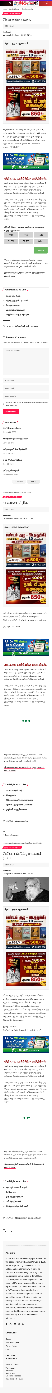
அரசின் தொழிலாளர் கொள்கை (19, 804)
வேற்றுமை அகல (13, 305)
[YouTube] (15, 1324)
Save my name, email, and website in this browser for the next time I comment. (27, 404)
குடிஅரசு (34, 326)
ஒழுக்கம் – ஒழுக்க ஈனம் (16, 809)
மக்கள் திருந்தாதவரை (15, 310)
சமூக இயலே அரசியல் (12, 460)
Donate (41, 250)
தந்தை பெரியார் (34, 1218)
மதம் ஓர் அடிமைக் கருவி (16, 1187)
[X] (10, 1324)
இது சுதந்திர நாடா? (14, 1196)
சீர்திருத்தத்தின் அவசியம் (17, 300)
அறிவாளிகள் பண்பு (22, 326)
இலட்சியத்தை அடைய (12, 428)
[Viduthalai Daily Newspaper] (26, 3)
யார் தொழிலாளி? (13, 1201)
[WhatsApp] (23, 1324)
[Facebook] (7, 1324)
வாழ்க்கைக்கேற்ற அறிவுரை (17, 314)
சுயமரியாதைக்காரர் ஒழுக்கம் (15, 438)
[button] (5, 3)
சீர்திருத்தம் (11, 795)
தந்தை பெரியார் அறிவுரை (12, 13)
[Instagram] (19, 1324)
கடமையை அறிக (13, 296)
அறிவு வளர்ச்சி (21, 1218)
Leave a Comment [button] (11, 835)
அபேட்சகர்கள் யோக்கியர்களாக (19, 800)
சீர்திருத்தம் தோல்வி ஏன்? (17, 1206)
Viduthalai (7, 32)
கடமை (17, 821)
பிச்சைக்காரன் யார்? (15, 790)
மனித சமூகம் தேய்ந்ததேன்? (15, 449)
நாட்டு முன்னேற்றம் (11, 470)
